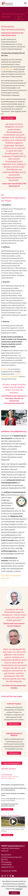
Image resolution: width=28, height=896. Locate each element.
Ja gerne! (14, 452)
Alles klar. (14, 893)
